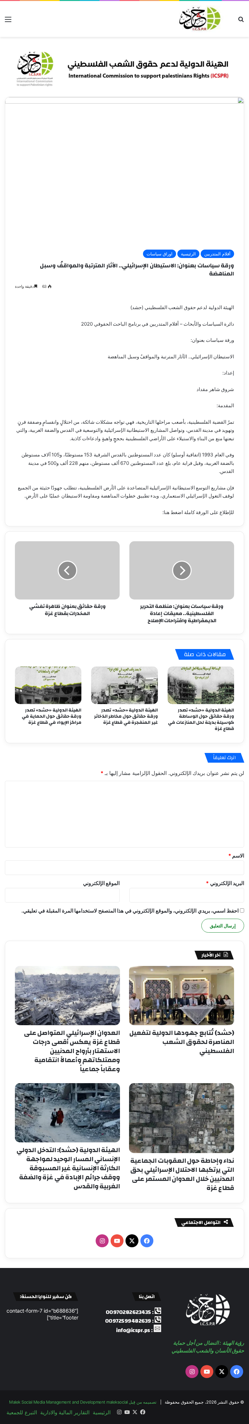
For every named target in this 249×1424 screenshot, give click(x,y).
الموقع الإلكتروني (101, 883)
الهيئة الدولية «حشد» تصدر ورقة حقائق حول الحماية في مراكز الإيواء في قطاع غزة (51, 716)
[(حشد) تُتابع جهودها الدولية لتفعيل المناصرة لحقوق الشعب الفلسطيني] (181, 995)
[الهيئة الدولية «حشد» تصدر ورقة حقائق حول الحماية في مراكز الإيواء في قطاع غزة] (48, 685)
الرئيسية (188, 253)
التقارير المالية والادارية (64, 1412)
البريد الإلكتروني (225, 883)
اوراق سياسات (159, 253)
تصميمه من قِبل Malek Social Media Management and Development (83, 1402)
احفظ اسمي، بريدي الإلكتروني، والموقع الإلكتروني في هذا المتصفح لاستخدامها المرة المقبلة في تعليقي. (130, 910)
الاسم (236, 855)
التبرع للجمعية (21, 1412)
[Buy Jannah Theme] (124, 66)
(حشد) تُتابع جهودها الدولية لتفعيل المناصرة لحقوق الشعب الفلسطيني (181, 1042)
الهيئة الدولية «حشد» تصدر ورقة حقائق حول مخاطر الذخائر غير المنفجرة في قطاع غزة (126, 716)
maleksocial (117, 1402)
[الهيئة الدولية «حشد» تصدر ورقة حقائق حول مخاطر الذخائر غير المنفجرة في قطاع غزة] (124, 685)
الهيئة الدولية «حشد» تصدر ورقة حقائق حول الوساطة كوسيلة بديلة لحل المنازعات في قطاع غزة (201, 719)
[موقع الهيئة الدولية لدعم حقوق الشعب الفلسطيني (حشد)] (198, 19)
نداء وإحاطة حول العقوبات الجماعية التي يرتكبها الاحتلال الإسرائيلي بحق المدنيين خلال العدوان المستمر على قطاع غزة (182, 1174)
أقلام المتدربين (217, 253)
